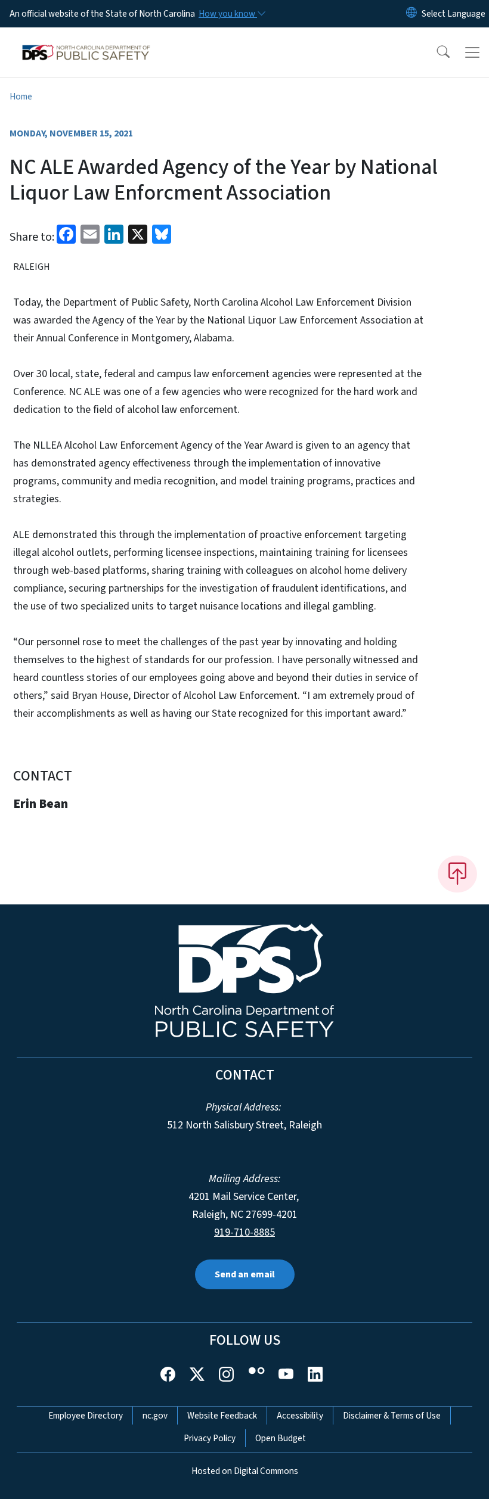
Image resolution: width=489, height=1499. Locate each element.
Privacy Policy (210, 1438)
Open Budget (280, 1438)
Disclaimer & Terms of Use (392, 1415)
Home (21, 96)
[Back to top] (457, 874)
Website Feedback (222, 1415)
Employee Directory (85, 1415)
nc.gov (155, 1415)
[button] (435, 52)
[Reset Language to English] (411, 14)
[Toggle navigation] (472, 52)
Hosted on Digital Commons (244, 1471)
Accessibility (300, 1415)
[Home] (86, 41)
